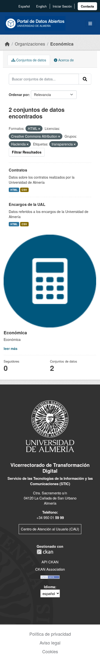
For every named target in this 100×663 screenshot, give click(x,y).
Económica (62, 44)
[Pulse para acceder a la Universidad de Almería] (50, 425)
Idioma (49, 586)
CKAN (45, 551)
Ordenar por (19, 94)
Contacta (87, 6)
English (41, 6)
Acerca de (65, 60)
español (24, 6)
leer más (10, 348)
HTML (13, 190)
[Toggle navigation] (90, 23)
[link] (87, 6)
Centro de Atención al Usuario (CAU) (50, 528)
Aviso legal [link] (50, 642)
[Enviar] (85, 79)
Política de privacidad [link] (50, 634)
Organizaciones (30, 44)
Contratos (18, 170)
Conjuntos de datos (30, 60)
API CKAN (50, 561)
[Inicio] (7, 44)
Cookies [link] (50, 651)
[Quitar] (39, 129)
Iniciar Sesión (62, 6)
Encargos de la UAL (27, 204)
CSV (24, 190)
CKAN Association (50, 569)
